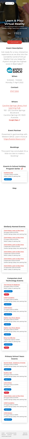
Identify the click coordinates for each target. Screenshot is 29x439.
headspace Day (8, 172)
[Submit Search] (12, 3)
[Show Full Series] (22, 169)
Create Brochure (6, 436)
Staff (15, 434)
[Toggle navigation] (2, 3)
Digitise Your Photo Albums (12, 318)
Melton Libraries (25, 434)
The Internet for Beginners (12, 284)
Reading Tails (8, 372)
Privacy (4, 434)
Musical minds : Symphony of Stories (14, 362)
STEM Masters (8, 307)
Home (3, 433)
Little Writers (8, 382)
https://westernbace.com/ (14, 139)
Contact (9, 434)
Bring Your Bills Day (9, 338)
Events (25, 3)
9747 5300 (14, 91)
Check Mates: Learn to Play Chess (14, 230)
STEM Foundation (9, 297)
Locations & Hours (11, 433)
